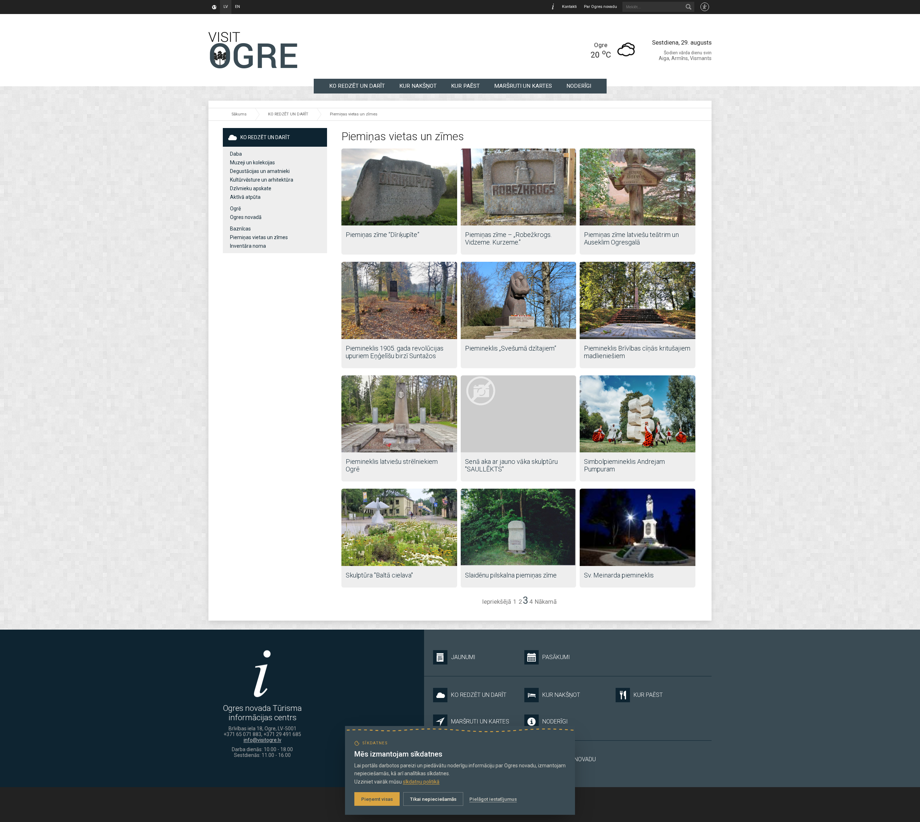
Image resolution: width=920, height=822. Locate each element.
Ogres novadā (246, 217)
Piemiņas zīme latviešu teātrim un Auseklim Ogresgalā (631, 238)
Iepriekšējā (496, 601)
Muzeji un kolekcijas (252, 162)
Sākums (239, 114)
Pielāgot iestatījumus (493, 799)
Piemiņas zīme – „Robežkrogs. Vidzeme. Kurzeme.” (508, 238)
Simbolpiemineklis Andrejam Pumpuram (624, 465)
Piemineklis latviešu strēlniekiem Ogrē (392, 465)
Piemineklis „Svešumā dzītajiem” (510, 348)
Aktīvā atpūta (245, 197)
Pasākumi (556, 657)
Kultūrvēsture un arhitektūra (261, 180)
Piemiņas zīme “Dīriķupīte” (382, 234)
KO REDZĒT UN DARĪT (357, 86)
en (237, 6)
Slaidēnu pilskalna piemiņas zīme (511, 575)
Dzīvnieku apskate (250, 188)
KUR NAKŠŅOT (418, 86)
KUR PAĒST (465, 86)
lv (226, 6)
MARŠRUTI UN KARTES (523, 86)
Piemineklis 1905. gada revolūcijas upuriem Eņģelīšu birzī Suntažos (394, 352)
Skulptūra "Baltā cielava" (379, 575)
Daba (236, 154)
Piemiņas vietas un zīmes (353, 114)
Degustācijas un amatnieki (260, 171)
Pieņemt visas (377, 799)
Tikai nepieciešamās (433, 799)
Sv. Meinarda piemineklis (619, 575)
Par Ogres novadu (600, 6)
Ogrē (235, 208)
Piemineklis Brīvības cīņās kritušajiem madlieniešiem (637, 352)
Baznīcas (240, 229)
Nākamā (546, 601)
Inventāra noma (248, 246)
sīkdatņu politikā (421, 782)
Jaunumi (463, 657)
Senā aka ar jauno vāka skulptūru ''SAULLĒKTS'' (511, 465)
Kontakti (569, 6)
